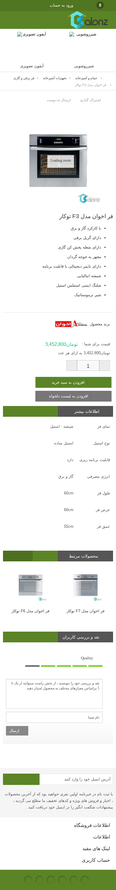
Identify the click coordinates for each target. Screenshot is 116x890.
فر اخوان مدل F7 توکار (85, 611)
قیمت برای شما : (96, 344)
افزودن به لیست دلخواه (69, 396)
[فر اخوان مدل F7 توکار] (85, 584)
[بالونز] (81, 27)
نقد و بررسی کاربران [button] (80, 637)
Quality (87, 658)
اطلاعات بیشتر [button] (86, 411)
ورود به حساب (61, 5)
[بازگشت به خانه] (109, 78)
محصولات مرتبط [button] (84, 556)
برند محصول (100, 324)
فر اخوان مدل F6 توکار (30, 611)
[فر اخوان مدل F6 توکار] (30, 584)
